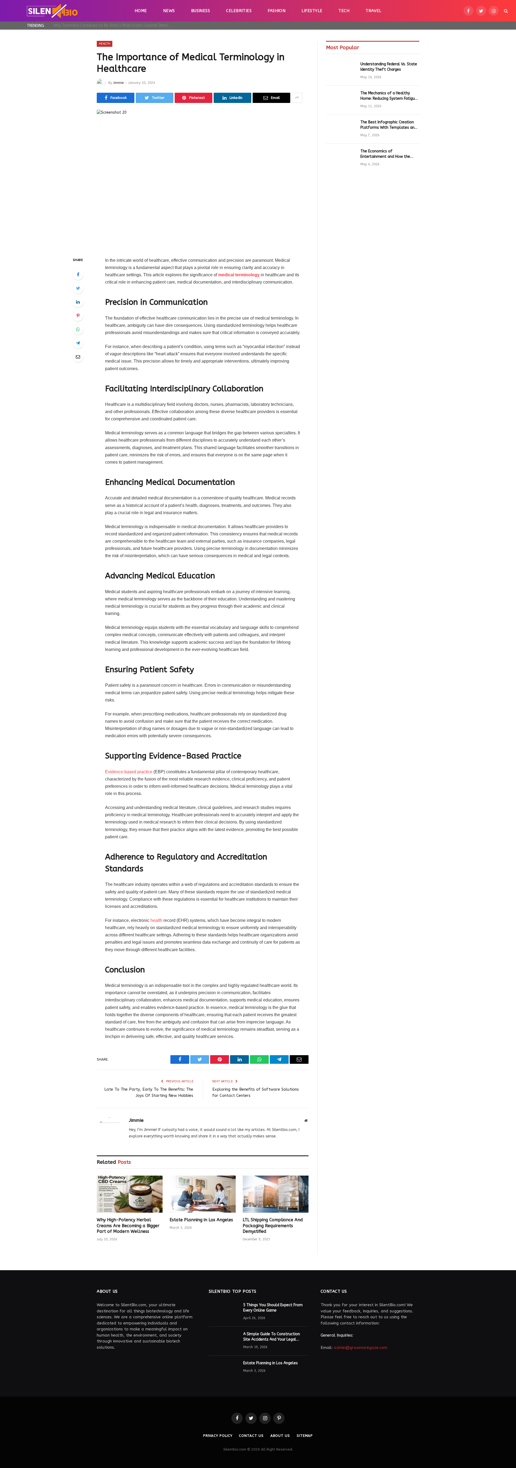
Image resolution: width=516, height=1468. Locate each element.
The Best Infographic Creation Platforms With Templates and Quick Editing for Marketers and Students (388, 125)
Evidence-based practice (129, 771)
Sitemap (305, 1436)
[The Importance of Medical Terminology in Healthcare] (203, 179)
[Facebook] (78, 274)
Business (200, 10)
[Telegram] (78, 343)
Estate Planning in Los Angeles (201, 1219)
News (169, 10)
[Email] (78, 356)
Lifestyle (312, 10)
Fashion (276, 10)
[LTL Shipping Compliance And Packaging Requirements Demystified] (276, 1194)
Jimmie (118, 83)
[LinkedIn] (78, 301)
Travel (373, 10)
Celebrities (239, 10)
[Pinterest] (78, 315)
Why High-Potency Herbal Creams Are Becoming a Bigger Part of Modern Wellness (113, 25)
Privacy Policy (217, 1436)
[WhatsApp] (78, 329)
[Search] (505, 11)
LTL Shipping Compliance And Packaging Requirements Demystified (273, 1225)
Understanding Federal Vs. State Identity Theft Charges (388, 67)
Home (141, 10)
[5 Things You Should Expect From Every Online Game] (223, 1312)
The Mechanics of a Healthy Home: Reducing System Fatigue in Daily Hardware (388, 96)
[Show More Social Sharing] (297, 98)
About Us (280, 1436)
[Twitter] (78, 288)
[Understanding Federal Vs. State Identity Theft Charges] (341, 71)
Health (104, 43)
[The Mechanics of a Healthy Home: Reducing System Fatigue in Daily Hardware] (341, 100)
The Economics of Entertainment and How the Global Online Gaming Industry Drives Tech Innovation (387, 154)
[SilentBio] (52, 11)
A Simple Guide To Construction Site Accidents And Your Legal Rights (271, 1337)
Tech (343, 10)
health (155, 920)
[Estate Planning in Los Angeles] (202, 1194)
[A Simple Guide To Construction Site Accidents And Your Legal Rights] (223, 1341)
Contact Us (251, 1436)
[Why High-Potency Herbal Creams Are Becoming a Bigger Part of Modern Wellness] (130, 1194)
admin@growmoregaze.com (360, 1347)
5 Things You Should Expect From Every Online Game (273, 1308)
